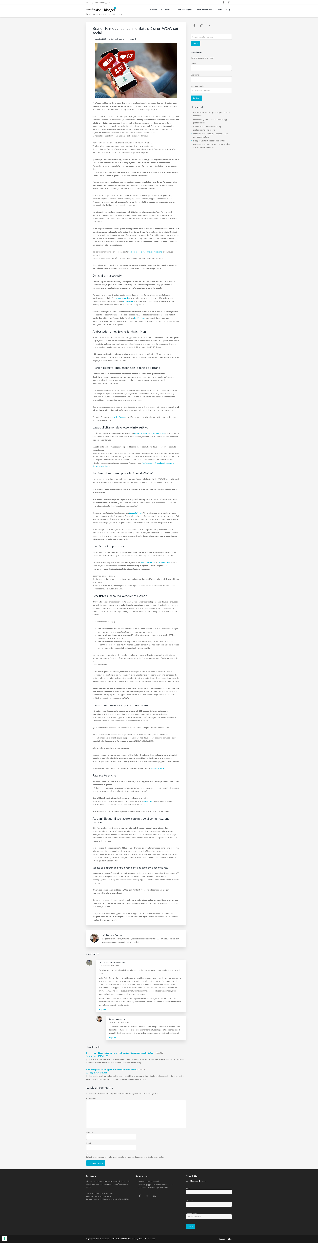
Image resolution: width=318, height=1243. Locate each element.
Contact (222, 1239)
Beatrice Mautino (148, 562)
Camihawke (128, 301)
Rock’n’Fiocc (139, 318)
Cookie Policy (144, 1239)
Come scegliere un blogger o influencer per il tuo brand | (111, 1069)
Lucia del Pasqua (118, 417)
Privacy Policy (133, 1239)
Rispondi (102, 1009)
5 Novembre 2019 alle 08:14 (109, 966)
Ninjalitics (147, 801)
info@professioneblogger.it (149, 1181)
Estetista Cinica (135, 513)
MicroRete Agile (157, 768)
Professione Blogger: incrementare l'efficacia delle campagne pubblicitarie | (120, 1053)
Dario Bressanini (164, 562)
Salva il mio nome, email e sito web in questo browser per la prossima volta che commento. (125, 1157)
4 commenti (131, 39)
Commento (91, 1098)
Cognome (195, 75)
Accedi (152, 1239)
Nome (89, 1132)
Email (89, 1143)
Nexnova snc (104, 1239)
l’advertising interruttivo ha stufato (149, 433)
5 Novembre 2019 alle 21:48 (119, 1022)
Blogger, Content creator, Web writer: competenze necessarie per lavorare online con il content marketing (211, 143)
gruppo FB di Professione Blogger (158, 1185)
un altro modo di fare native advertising (145, 252)
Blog (230, 1239)
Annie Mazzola (122, 298)
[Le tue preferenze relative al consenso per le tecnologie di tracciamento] (4, 1238)
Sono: (193, 58)
